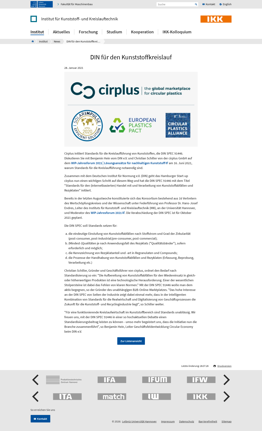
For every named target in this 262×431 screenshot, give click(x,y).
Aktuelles (61, 32)
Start (196, 4)
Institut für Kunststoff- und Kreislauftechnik (79, 19)
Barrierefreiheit (208, 421)
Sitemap (227, 421)
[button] (35, 379)
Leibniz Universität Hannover (139, 421)
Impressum (168, 421)
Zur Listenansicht (131, 341)
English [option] (227, 4)
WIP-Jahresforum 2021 (106, 213)
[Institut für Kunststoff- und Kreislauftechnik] (31, 41)
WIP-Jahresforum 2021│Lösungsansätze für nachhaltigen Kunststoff (118, 163)
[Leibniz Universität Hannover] (41, 4)
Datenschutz (186, 421)
